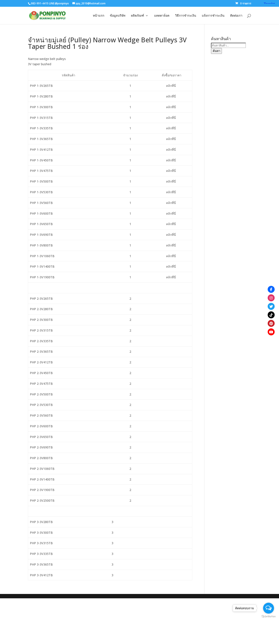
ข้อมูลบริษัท (117, 15)
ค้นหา (216, 51)
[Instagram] (271, 297)
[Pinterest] (271, 323)
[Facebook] (271, 289)
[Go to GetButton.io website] (269, 616)
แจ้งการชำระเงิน (213, 15)
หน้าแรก (98, 15)
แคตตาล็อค (161, 15)
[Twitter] (271, 306)
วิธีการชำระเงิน (185, 15)
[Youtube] (271, 331)
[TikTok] (271, 314)
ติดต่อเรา (236, 15)
